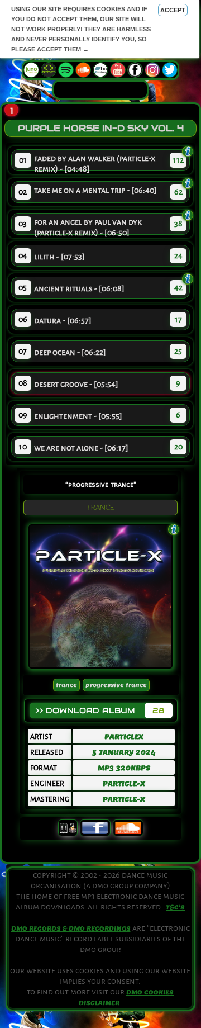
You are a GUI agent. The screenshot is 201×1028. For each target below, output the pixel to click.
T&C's (175, 907)
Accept (172, 10)
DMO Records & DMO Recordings (71, 928)
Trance (66, 685)
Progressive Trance (116, 685)
